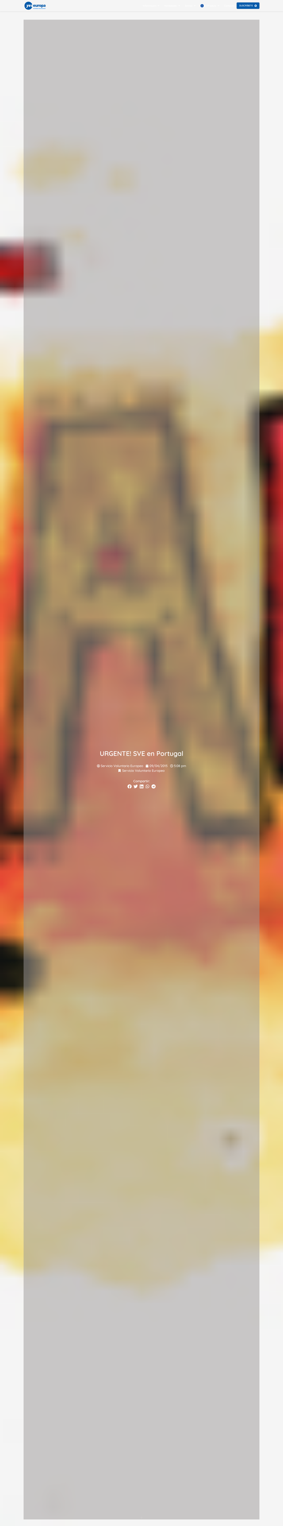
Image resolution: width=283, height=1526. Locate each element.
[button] (129, 786)
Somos (188, 5)
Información (149, 5)
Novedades (170, 5)
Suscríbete (246, 5)
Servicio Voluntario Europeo (143, 770)
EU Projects (210, 5)
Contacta (229, 5)
